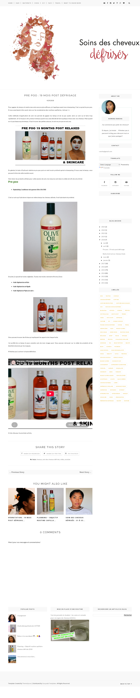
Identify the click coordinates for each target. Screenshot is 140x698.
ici (69, 110)
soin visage (103, 332)
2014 (103, 273)
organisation (120, 397)
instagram (115, 185)
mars (105, 257)
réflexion (103, 335)
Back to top (125, 684)
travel (127, 325)
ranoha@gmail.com (105, 151)
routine (108, 296)
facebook (117, 346)
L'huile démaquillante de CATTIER (28, 626)
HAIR (17, 3)
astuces (111, 310)
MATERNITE (27, 3)
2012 (103, 280)
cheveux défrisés (105, 299)
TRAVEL (58, 3)
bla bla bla (103, 310)
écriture (126, 400)
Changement (21, 616)
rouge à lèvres (120, 328)
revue (117, 335)
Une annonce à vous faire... (26, 656)
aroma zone (104, 328)
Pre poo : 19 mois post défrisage (113, 249)
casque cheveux (118, 321)
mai (104, 243)
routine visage (124, 332)
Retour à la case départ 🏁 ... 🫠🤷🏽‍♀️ (28, 636)
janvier (105, 260)
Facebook (104, 185)
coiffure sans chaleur (123, 303)
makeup (125, 393)
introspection (104, 393)
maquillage (119, 368)
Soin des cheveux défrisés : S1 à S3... (75, 519)
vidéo (62, 459)
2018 (103, 240)
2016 (103, 267)
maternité (103, 371)
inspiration (103, 390)
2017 (103, 263)
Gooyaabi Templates (49, 683)
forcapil (102, 368)
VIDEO (36, 3)
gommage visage (121, 386)
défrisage (119, 317)
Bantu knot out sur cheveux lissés (114, 254)
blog (111, 328)
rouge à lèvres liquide (107, 375)
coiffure (116, 299)
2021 (103, 233)
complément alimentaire (118, 364)
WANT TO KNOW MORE (72, 3)
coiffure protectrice (106, 303)
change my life (116, 361)
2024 (103, 230)
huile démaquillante (117, 350)
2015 (103, 270)
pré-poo (127, 310)
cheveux (39, 459)
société (119, 400)
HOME (10, 3)
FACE (50, 3)
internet (121, 390)
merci (111, 371)
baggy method (118, 343)
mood (102, 353)
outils (116, 353)
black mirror (121, 379)
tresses (124, 314)
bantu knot (115, 314)
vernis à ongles (118, 357)
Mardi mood (113, 332)
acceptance (103, 379)
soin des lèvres (120, 375)
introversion (116, 393)
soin (101, 296)
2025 (103, 227)
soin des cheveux (105, 357)
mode (111, 397)
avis (101, 306)
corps (115, 382)
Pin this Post (73, 453)
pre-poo (110, 339)
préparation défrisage (107, 400)
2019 (103, 236)
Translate (106, 168)
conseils (108, 346)
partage (102, 339)
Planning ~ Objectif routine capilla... (47, 519)
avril (104, 246)
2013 (103, 276)
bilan (101, 346)
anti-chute (110, 317)
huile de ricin (104, 350)
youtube (67, 459)
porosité (118, 371)
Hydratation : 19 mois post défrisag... (20, 519)
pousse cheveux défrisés (107, 325)
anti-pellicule (104, 314)
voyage (120, 325)
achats (112, 379)
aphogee (124, 335)
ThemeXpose (26, 683)
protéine (124, 353)
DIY (43, 3)
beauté (128, 343)
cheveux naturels (105, 382)
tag (110, 343)
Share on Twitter (54, 453)
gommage (103, 343)
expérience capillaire (106, 386)
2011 (103, 283)
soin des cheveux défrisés (51, 459)
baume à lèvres (104, 361)
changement (104, 364)
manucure (103, 397)
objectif (109, 353)
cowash (119, 310)
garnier (110, 368)
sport (110, 335)
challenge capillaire (122, 339)
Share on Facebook (32, 453)
